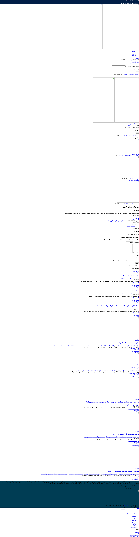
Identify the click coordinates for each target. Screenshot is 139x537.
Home (137, 155)
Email (137, 258)
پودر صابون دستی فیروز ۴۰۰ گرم (129, 275)
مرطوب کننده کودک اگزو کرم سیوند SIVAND (126, 434)
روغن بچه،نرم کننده (63, 474)
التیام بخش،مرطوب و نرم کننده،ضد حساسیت (100, 474)
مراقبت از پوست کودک (133, 345)
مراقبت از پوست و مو (97, 345)
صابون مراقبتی (107, 345)
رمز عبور (136, 68)
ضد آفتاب (136, 370)
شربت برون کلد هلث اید (133, 178)
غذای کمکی (130, 293)
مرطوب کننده (44, 474)
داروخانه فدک (127, 505)
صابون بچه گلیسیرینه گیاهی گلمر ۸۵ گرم (127, 342)
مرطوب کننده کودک (116, 437)
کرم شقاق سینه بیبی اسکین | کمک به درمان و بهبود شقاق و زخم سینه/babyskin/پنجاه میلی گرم (111, 402)
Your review (135, 252)
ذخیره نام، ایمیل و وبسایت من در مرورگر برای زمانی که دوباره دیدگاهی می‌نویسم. (117, 260)
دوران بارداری (135, 405)
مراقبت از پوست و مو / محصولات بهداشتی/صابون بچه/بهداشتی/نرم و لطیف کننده (72, 345)
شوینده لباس (130, 278)
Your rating (136, 242)
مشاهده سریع (135, 285)
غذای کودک (136, 293)
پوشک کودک (121, 155)
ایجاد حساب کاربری (132, 63)
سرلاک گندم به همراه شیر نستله (130, 290)
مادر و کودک (133, 155)
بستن (137, 508)
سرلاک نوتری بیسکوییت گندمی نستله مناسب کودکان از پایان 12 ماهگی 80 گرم (116, 305)
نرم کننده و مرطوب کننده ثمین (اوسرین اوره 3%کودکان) (123, 471)
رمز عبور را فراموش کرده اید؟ (131, 74)
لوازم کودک (127, 155)
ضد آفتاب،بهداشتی (93, 370)
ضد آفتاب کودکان (118, 370)
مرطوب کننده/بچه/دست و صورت (92, 437)
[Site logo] (121, 48)
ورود (137, 71)
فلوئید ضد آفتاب (85, 370)
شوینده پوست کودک (122, 345)
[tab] (68, 224)
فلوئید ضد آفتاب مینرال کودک (130, 367)
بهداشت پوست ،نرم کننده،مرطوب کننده (78, 474)
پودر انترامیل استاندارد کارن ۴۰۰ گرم (130, 203)
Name (137, 255)
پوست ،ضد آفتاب (103, 370)
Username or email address (132, 66)
